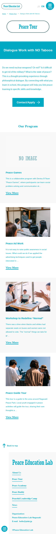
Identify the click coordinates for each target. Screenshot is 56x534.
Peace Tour (13, 13)
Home (4, 13)
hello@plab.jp (25, 521)
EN (42, 6)
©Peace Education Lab (22, 530)
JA (38, 6)
